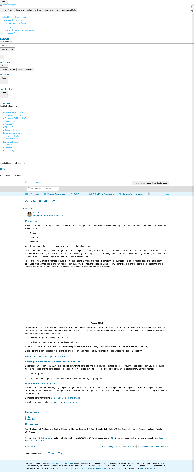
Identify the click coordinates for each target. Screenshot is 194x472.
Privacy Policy (70, 468)
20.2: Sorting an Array (44, 438)
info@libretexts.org (147, 468)
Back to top (29, 446)
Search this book (6, 41)
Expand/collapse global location (167, 193)
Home (36, 194)
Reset (4, 66)
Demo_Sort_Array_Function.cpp (65, 398)
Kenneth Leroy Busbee (41, 213)
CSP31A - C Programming (104, 194)
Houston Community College (43, 215)
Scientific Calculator (13, 130)
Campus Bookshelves (56, 194)
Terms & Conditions (84, 468)
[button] (9, 148)
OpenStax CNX (61, 215)
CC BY (112, 438)
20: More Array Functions (132, 194)
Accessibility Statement (102, 468)
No (62, 454)
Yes (52, 454)
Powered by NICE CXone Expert (60, 463)
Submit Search (7, 49)
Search (29, 189)
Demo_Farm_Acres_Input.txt (64, 402)
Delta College (79, 194)
